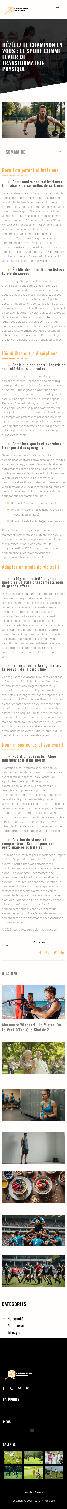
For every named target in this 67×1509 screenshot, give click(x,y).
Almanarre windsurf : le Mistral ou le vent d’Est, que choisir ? (31, 1027)
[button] (60, 151)
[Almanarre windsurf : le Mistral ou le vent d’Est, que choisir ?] (33, 1002)
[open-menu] (58, 9)
